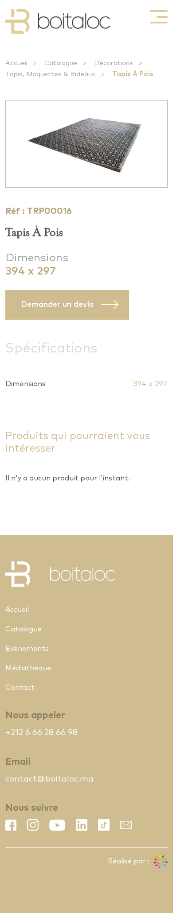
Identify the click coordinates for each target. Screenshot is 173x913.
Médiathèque (28, 668)
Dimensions (36, 257)
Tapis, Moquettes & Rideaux (50, 74)
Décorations (113, 63)
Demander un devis (57, 305)
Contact (20, 687)
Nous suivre (31, 807)
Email (18, 761)
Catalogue (60, 63)
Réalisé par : (129, 861)
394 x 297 (150, 384)
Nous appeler (35, 715)
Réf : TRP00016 (38, 211)
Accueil (16, 63)
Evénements (27, 648)
